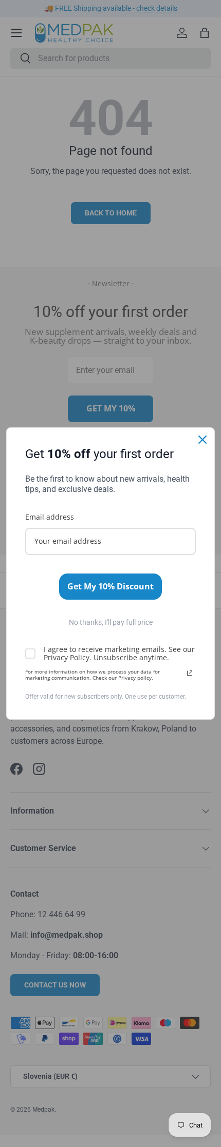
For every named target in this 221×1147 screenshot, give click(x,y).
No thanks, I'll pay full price (111, 622)
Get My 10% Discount (110, 586)
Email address (49, 517)
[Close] (202, 439)
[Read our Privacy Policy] (189, 673)
